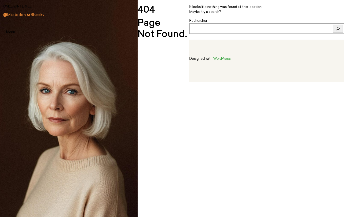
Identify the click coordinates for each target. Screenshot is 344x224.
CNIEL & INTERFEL (17, 6)
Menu (10, 32)
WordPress (222, 59)
